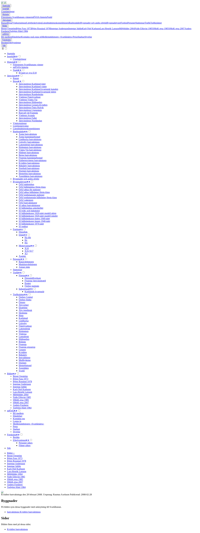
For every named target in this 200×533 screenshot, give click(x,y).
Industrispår (26, 289)
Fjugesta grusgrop (27, 347)
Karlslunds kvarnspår (34, 291)
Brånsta (22, 342)
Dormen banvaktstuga (29, 171)
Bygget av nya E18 (28, 73)
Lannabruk (24, 336)
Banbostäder (74, 23)
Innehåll (5, 9)
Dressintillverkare (33, 278)
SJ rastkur (23, 226)
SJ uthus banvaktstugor (29, 205)
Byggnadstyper (114, 23)
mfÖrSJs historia (39, 17)
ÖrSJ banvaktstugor (28, 203)
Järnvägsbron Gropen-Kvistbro (33, 105)
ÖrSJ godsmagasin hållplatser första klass (38, 197)
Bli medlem (6, 37)
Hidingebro (24, 339)
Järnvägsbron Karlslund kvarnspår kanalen (38, 89)
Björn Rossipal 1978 (40, 28)
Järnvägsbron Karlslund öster (32, 84)
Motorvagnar (26, 245)
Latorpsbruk (24, 328)
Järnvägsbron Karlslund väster (33, 86)
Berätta (4, 42)
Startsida (6, 6)
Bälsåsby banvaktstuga (29, 165)
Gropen (22, 349)
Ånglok (22, 256)
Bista (21, 315)
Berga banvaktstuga (28, 155)
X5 (26, 253)
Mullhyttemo (25, 360)
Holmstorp (24, 331)
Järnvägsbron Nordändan (30, 120)
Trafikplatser (156, 23)
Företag (24, 275)
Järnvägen (6, 20)
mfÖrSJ (5, 34)
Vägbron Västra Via (28, 99)
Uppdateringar (7, 11)
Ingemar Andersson (59, 28)
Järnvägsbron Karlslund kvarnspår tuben (37, 92)
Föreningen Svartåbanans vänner (16, 17)
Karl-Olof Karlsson (91, 28)
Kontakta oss (27, 37)
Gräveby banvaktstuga (29, 142)
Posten (28, 283)
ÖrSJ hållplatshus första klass (32, 187)
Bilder (4, 26)
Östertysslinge (25, 326)
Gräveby (23, 323)
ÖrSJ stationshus (26, 184)
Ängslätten (24, 368)
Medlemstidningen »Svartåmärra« (57, 37)
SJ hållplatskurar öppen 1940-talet (34, 221)
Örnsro (22, 302)
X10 (27, 248)
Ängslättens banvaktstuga (30, 176)
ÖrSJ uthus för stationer (30, 189)
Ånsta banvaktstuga (28, 134)
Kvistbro (23, 352)
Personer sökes (26, 443)
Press (75, 37)
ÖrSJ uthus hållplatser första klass (34, 192)
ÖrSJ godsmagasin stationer (31, 195)
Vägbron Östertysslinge (30, 97)
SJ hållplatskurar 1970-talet (31, 224)
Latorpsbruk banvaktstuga (31, 144)
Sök (4, 45)
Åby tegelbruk (25, 310)
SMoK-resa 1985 (161, 28)
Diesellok (23, 232)
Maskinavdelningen (28, 264)
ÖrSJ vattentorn (26, 200)
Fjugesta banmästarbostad (30, 158)
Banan (4, 23)
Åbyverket (24, 305)
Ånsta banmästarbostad (29, 137)
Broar (9, 23)
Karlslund (23, 318)
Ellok (23, 235)
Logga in (37, 37)
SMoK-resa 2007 (177, 28)
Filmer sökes (24, 445)
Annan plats (24, 267)
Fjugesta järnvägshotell (35, 280)
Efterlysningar (14, 42)
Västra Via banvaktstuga (30, 150)
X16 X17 (29, 251)
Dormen (22, 363)
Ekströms (23, 307)
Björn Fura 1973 (23, 28)
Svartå (22, 370)
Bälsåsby (23, 355)
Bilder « (10, 453)
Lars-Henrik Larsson (109, 28)
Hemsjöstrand (25, 365)
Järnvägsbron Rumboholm (31, 94)
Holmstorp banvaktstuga (30, 147)
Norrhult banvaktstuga (29, 168)
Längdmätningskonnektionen (55, 23)
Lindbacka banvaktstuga (30, 139)
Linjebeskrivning (34, 23)
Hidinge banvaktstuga (29, 152)
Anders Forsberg (20, 405)
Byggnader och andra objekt (93, 23)
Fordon (124, 23)
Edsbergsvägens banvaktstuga (32, 160)
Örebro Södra (25, 299)
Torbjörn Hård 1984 (18, 31)
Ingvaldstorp (24, 357)
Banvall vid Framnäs (28, 113)
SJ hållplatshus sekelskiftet (31, 208)
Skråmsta (23, 313)
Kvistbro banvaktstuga (29, 163)
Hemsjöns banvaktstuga (30, 173)
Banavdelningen (26, 262)
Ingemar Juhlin (75, 28)
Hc (26, 240)
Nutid (49, 17)
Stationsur (140, 23)
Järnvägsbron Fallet (28, 118)
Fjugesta (23, 344)
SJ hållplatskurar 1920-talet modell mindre (38, 216)
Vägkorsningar (19, 23)
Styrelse (88, 37)
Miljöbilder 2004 (127, 28)
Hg (26, 243)
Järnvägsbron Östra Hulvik (31, 107)
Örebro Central (26, 297)
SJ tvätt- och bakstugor (29, 210)
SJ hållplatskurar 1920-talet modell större (37, 213)
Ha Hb (28, 237)
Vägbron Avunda (27, 115)
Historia (5, 14)
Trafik (147, 23)
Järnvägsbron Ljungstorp (30, 110)
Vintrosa (23, 334)
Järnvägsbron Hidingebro (30, 102)
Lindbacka (24, 321)
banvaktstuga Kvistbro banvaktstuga (24, 512)
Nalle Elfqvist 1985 (144, 28)
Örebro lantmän (32, 286)
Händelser (16, 37)
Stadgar (81, 37)
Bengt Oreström (8, 28)
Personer (131, 23)
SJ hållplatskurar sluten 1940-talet (34, 218)
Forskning (6, 40)
